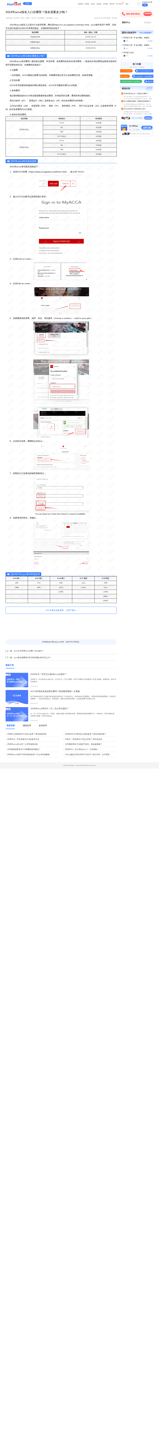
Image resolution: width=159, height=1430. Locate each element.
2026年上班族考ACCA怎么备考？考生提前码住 (27, 734)
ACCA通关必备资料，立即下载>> (61, 610)
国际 (27, 18)
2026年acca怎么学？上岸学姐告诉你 (22, 744)
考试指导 (41, 18)
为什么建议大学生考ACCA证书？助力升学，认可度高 (87, 754)
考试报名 (86, 4)
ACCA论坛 (119, 4)
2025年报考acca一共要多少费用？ (136, 94)
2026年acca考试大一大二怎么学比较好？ (49, 708)
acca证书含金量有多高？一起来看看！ (143, 71)
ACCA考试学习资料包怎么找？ (135, 109)
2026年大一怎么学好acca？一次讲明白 (81, 749)
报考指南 (80, 4)
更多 (127, 4)
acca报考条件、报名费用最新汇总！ (140, 76)
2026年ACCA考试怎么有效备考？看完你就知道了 (85, 734)
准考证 (93, 4)
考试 (22, 18)
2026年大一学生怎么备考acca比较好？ (48, 674)
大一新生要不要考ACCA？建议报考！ (124, 81)
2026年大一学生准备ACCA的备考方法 (23, 739)
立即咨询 (147, 14)
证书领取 (105, 4)
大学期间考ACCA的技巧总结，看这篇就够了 (83, 744)
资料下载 (111, 4)
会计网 (16, 18)
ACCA (27, 3)
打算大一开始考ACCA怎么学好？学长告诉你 (83, 739)
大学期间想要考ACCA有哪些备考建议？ (24, 749)
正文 (56, 18)
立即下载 (147, 128)
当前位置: (9, 18)
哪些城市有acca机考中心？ (149, 81)
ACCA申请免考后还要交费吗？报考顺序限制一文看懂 (55, 691)
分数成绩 (98, 4)
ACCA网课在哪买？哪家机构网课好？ (137, 101)
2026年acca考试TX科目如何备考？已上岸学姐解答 (28, 754)
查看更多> (148, 23)
